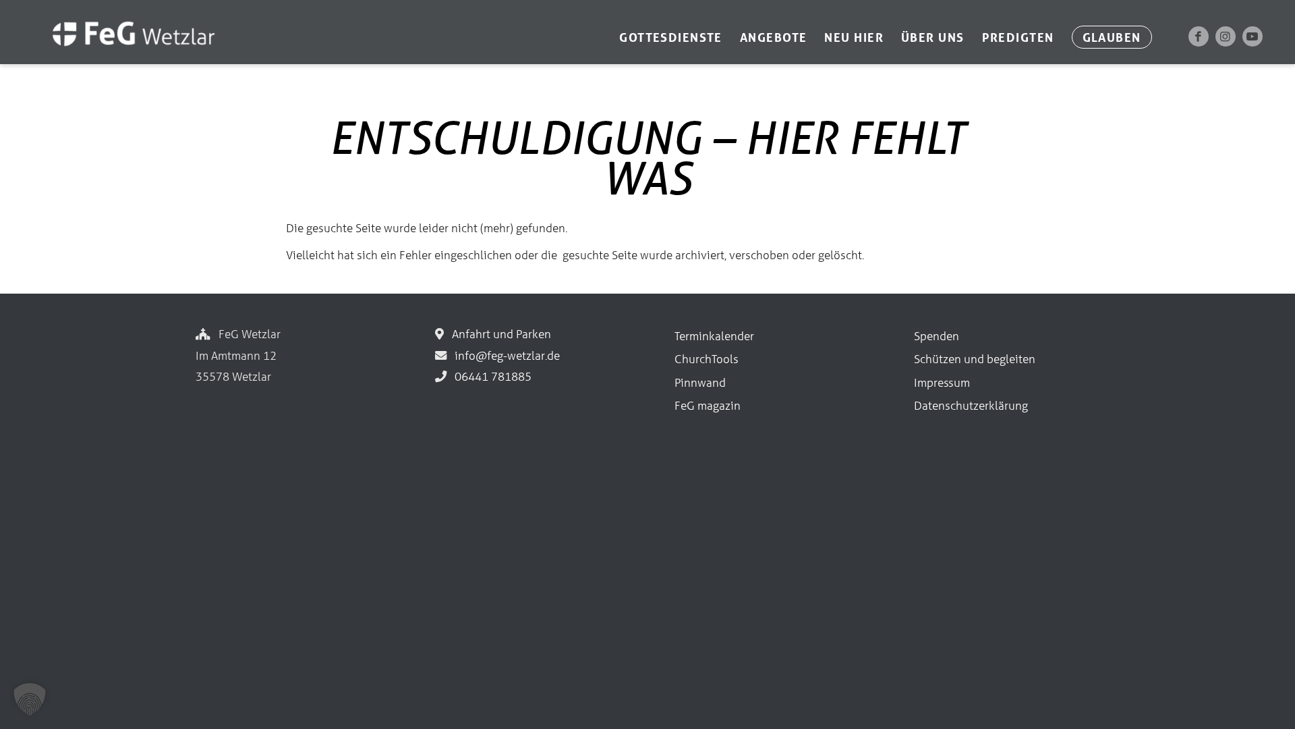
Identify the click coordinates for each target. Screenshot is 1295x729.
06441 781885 (490, 376)
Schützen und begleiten (974, 359)
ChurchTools (706, 359)
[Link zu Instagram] (1225, 36)
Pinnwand (700, 382)
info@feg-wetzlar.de (504, 355)
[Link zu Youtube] (1252, 36)
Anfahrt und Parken (499, 334)
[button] (29, 699)
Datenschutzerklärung (971, 405)
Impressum (942, 382)
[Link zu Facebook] (1198, 36)
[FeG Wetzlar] (120, 52)
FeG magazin (707, 405)
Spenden (936, 336)
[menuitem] (670, 37)
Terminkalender (714, 336)
